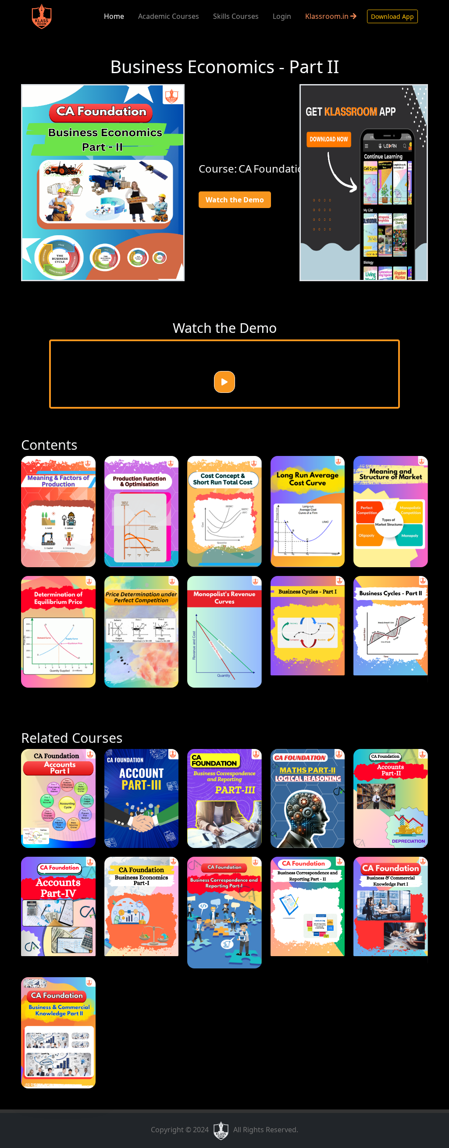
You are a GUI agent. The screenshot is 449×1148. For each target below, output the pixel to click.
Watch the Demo (235, 200)
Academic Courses (168, 16)
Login (282, 16)
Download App (392, 16)
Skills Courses (236, 16)
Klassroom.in (327, 16)
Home (114, 16)
